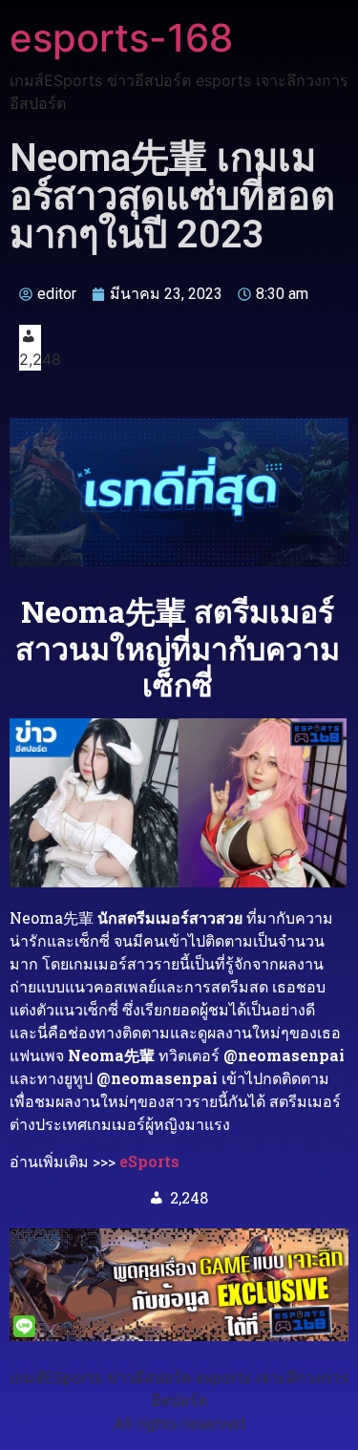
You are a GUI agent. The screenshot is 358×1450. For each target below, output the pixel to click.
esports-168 (121, 37)
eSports (149, 1161)
